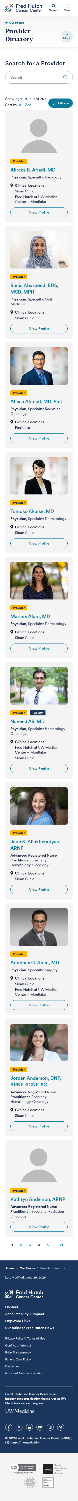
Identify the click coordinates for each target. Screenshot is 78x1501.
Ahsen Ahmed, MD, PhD (36, 401)
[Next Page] (71, 1245)
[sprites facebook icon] (8, 1427)
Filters (63, 103)
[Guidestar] (48, 1482)
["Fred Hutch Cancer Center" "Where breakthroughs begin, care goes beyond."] (23, 8)
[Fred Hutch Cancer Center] (24, 1294)
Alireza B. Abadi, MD (32, 170)
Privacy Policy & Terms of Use (25, 1338)
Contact (11, 1307)
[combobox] (39, 77)
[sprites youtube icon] (39, 1427)
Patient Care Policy (18, 1359)
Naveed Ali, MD (27, 721)
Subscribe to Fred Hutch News (29, 1328)
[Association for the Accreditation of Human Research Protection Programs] (30, 1482)
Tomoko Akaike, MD (32, 511)
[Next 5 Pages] (54, 1245)
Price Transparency (18, 1352)
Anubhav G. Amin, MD (34, 962)
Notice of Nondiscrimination (24, 1373)
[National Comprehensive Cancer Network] (55, 1469)
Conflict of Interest (18, 1345)
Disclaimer (12, 1366)
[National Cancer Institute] (23, 1469)
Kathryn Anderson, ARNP (37, 1199)
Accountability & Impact (24, 1314)
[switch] (67, 37)
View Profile (39, 212)
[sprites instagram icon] (50, 1427)
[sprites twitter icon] (19, 1427)
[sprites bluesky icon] (60, 1427)
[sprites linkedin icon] (29, 1427)
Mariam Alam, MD (30, 616)
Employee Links (17, 1321)
